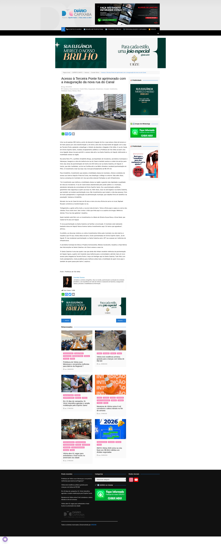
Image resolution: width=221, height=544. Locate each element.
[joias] (110, 53)
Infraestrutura (99, 89)
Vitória (72, 358)
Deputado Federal (68, 395)
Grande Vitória (84, 89)
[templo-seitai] (144, 164)
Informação (120, 397)
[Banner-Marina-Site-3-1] (127, 14)
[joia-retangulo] (144, 99)
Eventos (113, 397)
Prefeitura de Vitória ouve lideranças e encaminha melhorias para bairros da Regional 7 (76, 364)
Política (85, 398)
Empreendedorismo (69, 444)
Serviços (66, 358)
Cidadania (66, 89)
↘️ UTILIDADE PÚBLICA (113, 29)
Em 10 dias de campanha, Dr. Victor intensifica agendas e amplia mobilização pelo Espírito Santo (76, 403)
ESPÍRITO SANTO (69, 398)
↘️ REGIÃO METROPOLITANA (93, 29)
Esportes (106, 397)
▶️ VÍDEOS (152, 29)
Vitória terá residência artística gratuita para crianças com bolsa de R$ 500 (110, 359)
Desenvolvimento (74, 89)
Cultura (99, 353)
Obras (79, 90)
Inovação (106, 89)
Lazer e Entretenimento (103, 400)
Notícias (74, 90)
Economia (111, 442)
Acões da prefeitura (69, 442)
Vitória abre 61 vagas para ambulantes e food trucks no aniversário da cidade (74, 456)
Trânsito (100, 403)
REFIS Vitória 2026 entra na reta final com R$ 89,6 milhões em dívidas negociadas (109, 450)
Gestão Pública (79, 353)
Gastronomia (86, 444)
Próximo (120, 320)
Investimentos (113, 89)
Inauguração (91, 89)
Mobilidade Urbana (66, 90)
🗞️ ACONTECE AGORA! (74, 29)
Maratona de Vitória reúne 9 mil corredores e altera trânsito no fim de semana (110, 408)
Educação (106, 353)
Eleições (77, 395)
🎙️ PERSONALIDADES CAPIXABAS (135, 29)
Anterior (67, 320)
